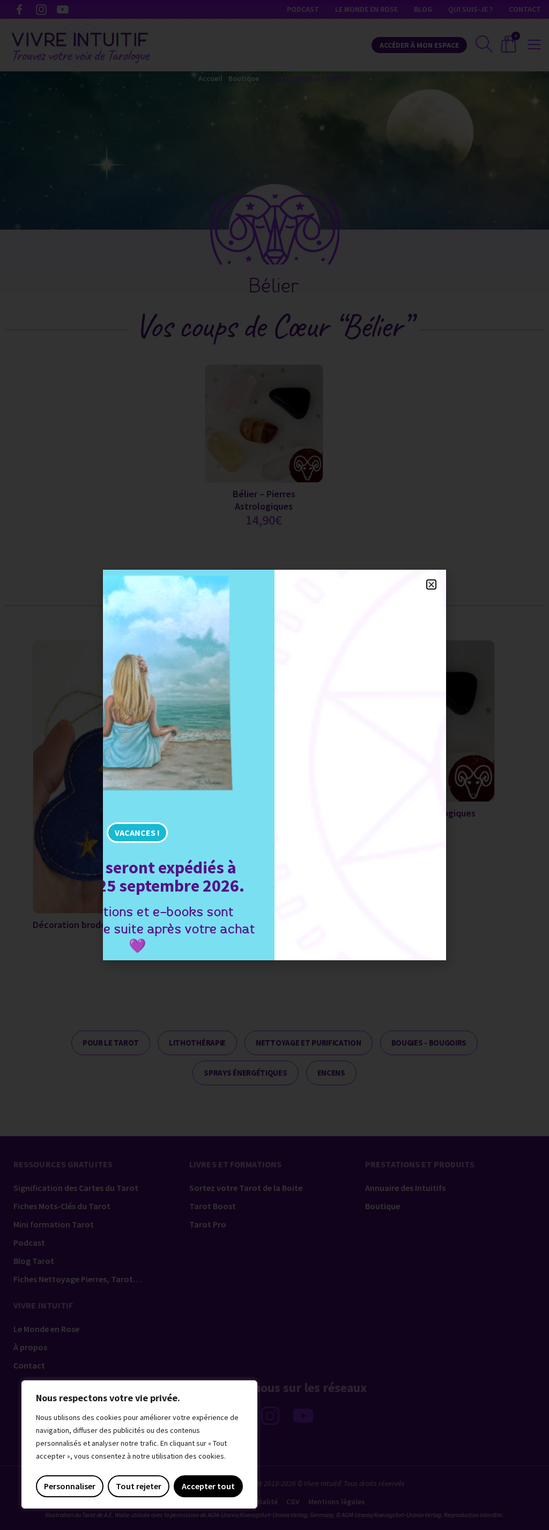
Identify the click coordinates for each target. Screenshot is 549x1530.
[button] (431, 584)
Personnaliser (69, 1486)
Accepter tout (208, 1486)
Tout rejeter (138, 1486)
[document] (274, 765)
